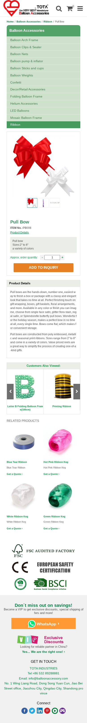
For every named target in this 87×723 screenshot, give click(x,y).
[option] (25, 391)
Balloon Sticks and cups (27, 68)
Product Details (19, 232)
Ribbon (48, 21)
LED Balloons (19, 110)
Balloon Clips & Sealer (25, 47)
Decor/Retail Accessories (27, 89)
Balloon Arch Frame (24, 40)
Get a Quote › (15, 474)
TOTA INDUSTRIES (43, 668)
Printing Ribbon (61, 406)
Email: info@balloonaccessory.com (43, 678)
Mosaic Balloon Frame (26, 118)
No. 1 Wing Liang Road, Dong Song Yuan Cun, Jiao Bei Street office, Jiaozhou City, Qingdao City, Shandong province (43, 688)
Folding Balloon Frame (26, 96)
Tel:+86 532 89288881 (43, 673)
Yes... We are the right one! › (43, 651)
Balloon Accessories (29, 21)
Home (10, 21)
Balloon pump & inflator (26, 61)
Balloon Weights (21, 75)
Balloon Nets (19, 54)
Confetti (15, 82)
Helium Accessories (24, 103)
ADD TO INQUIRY (43, 267)
